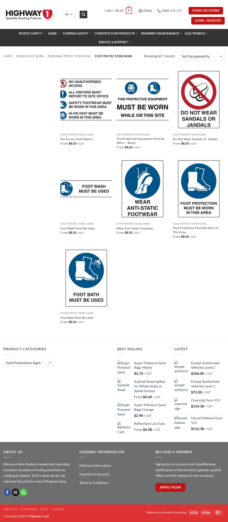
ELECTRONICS (195, 33)
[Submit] (83, 14)
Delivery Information (95, 465)
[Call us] (23, 492)
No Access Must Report (76, 139)
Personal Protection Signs (69, 56)
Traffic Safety (30, 33)
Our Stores (29, 509)
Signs (52, 33)
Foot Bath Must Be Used (76, 317)
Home (7, 56)
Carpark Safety (75, 33)
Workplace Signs (30, 56)
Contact (58, 509)
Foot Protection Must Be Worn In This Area (196, 230)
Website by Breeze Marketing (166, 512)
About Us (10, 509)
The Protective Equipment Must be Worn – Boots (140, 141)
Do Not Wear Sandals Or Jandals (195, 139)
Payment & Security (94, 474)
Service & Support (113, 42)
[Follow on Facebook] (7, 492)
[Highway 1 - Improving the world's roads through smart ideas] (29, 14)
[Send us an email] (15, 492)
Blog (44, 509)
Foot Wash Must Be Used (77, 228)
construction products (114, 33)
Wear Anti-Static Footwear (134, 228)
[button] (118, 10)
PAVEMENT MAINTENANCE (160, 33)
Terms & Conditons (93, 482)
